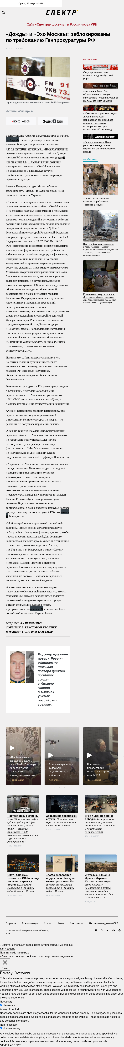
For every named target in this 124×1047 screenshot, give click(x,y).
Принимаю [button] (6, 952)
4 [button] (69, 787)
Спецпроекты (90, 59)
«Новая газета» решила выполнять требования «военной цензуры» (96, 201)
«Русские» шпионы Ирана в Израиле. (99, 886)
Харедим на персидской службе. (61, 820)
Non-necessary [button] (8, 1024)
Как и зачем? (7, 948)
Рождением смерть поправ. (99, 298)
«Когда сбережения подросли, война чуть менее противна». (60, 882)
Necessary (9, 1005)
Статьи (47, 923)
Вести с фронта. (100, 249)
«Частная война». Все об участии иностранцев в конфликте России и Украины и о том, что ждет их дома (100, 95)
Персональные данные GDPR (103, 923)
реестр (17, 149)
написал (35, 609)
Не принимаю (21, 952)
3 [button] (64, 787)
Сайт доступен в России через (62, 24)
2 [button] (59, 787)
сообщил (11, 140)
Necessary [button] (6, 1001)
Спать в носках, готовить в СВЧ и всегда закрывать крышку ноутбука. (23, 882)
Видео (60, 923)
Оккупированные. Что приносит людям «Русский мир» (98, 75)
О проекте (11, 923)
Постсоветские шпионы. (23, 828)
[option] (23, 756)
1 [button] (54, 787)
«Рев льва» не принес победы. (100, 823)
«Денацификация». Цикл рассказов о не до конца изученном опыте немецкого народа (99, 146)
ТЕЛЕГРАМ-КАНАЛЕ (36, 632)
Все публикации (30, 923)
